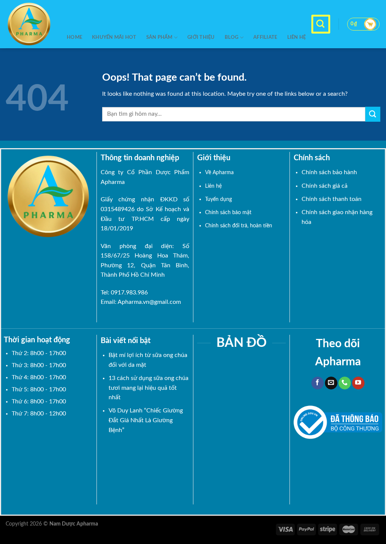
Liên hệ (296, 37)
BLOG (232, 37)
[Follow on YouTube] (358, 383)
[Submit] (372, 114)
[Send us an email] (331, 383)
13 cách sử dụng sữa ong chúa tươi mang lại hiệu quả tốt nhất (148, 387)
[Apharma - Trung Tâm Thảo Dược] (30, 24)
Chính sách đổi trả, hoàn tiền (238, 225)
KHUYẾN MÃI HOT (114, 37)
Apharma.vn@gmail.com (149, 302)
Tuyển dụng (218, 199)
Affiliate (265, 37)
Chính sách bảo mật (228, 212)
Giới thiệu (201, 37)
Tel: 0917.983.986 (124, 293)
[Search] (320, 24)
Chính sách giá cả (325, 186)
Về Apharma (219, 172)
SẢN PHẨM (159, 37)
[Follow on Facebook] (317, 383)
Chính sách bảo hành (329, 172)
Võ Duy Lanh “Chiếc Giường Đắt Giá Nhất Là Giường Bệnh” (146, 420)
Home (74, 37)
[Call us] (345, 383)
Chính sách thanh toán (331, 199)
